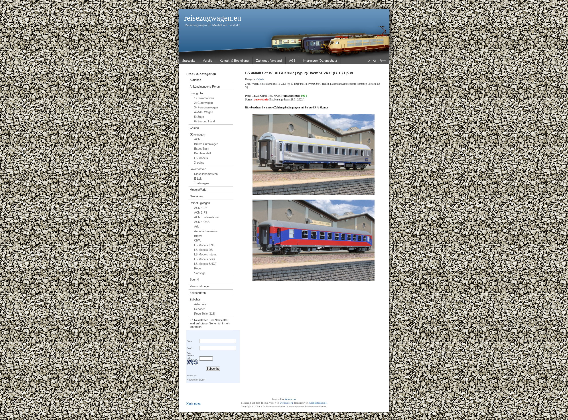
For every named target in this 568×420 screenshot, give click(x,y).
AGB (292, 60)
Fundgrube (196, 93)
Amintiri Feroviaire (205, 231)
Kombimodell (202, 153)
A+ (375, 61)
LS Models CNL (204, 245)
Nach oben (193, 403)
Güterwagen (197, 134)
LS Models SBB (204, 259)
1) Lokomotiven (204, 98)
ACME (198, 139)
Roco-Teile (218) (204, 313)
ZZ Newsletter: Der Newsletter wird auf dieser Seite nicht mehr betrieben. (210, 323)
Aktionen (195, 80)
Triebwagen (201, 183)
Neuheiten (196, 196)
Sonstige (199, 273)
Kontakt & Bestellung (234, 60)
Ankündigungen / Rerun (205, 86)
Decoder (199, 309)
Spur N (194, 279)
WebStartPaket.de (318, 402)
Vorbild (207, 60)
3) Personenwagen (206, 107)
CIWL (197, 240)
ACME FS (200, 212)
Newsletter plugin (196, 379)
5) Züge (199, 116)
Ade (196, 226)
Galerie (194, 128)
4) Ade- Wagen (203, 112)
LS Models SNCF (205, 263)
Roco (197, 268)
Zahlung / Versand (269, 60)
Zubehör (195, 299)
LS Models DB (203, 249)
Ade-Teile (200, 304)
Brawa (198, 235)
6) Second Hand (204, 121)
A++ (383, 61)
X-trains (199, 162)
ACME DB (200, 208)
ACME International (206, 217)
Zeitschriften (198, 292)
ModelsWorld (198, 189)
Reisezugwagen (200, 203)
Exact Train (201, 148)
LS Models (201, 158)
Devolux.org (286, 402)
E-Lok (198, 178)
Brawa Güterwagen (206, 144)
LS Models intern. (205, 254)
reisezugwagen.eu (212, 18)
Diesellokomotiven (206, 174)
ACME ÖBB (202, 222)
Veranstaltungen (200, 286)
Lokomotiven (198, 169)
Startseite (188, 60)
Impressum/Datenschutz (320, 60)
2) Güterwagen (203, 102)
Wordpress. (290, 399)
